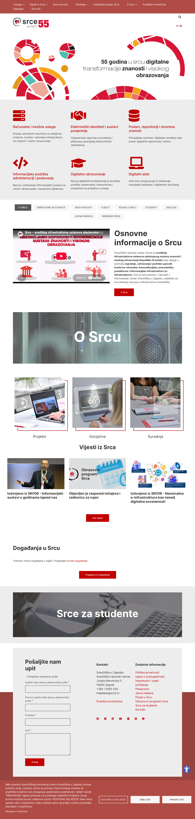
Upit (27, 730)
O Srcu (23, 207)
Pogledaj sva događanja (97, 574)
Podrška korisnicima (109, 701)
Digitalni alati (139, 174)
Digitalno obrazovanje (88, 174)
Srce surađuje (155, 409)
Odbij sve (145, 799)
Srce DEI (171, 207)
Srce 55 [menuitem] (36, 8)
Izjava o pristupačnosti (150, 676)
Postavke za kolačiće (113, 799)
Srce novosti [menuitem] (60, 4)
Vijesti (105, 207)
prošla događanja (77, 560)
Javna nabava (84, 216)
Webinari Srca (111, 216)
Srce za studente (146, 705)
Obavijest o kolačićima (16, 811)
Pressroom (142, 689)
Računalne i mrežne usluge (34, 127)
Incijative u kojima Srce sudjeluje (97, 409)
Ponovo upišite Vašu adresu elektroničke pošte (47, 699)
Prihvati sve (177, 799)
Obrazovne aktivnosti (51, 207)
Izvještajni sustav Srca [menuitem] (106, 4)
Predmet (29, 715)
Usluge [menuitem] (16, 5)
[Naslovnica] (31, 22)
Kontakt (140, 709)
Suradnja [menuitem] (79, 5)
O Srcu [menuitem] (129, 5)
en (178, 25)
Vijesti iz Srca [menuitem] (36, 5)
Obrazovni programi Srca (151, 701)
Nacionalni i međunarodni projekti (39, 409)
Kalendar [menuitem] (19, 8)
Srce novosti (83, 207)
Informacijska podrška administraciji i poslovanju (33, 176)
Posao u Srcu (127, 207)
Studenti (151, 207)
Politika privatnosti (147, 672)
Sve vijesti (97, 518)
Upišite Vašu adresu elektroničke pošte (46, 682)
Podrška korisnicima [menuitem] (154, 4)
